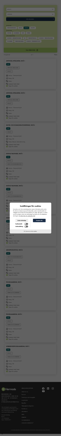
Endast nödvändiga (21, 220)
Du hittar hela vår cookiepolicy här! (27, 216)
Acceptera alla (39, 220)
